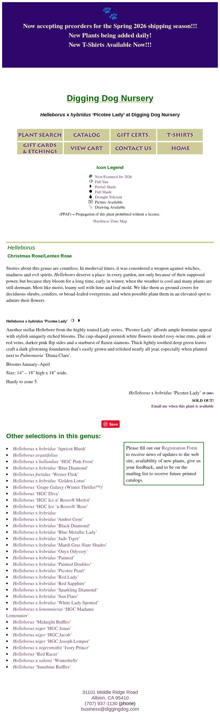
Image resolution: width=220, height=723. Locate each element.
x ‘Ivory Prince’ (51, 647)
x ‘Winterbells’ (46, 660)
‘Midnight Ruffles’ (42, 621)
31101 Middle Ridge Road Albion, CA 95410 (110, 695)
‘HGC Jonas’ (42, 628)
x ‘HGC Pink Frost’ (53, 461)
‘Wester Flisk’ (46, 474)
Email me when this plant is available (182, 406)
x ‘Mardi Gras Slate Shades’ (60, 544)
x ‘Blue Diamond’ (50, 467)
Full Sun (101, 181)
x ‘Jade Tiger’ (46, 538)
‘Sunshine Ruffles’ (42, 666)
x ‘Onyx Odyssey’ (50, 551)
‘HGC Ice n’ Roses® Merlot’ (51, 500)
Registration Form (179, 447)
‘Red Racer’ (36, 654)
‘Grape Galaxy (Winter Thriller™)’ (58, 487)
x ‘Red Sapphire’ (49, 583)
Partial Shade (105, 186)
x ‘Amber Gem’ (48, 519)
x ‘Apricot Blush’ (49, 448)
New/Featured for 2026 (113, 176)
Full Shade (103, 191)
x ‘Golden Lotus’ (49, 480)
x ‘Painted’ (44, 557)
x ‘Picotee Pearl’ (49, 570)
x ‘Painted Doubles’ (52, 564)
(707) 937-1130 (101, 703)
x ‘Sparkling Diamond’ (55, 589)
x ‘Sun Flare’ (45, 596)
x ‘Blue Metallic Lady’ (55, 532)
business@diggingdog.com (110, 709)
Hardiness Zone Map (110, 221)
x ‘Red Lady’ (46, 577)
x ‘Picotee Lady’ (37, 321)
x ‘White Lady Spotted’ (56, 602)
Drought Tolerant (108, 196)
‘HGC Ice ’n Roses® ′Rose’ (50, 506)
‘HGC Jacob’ (42, 634)
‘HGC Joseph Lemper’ (51, 641)
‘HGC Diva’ (36, 493)
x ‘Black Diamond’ (51, 525)
